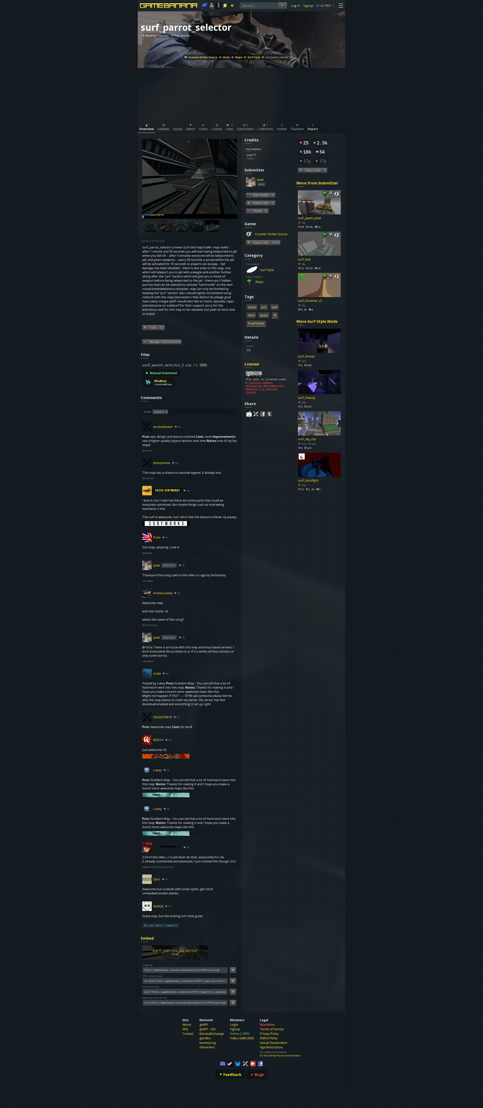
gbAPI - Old (207, 1029)
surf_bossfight (308, 480)
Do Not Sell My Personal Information (280, 1055)
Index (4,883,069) (242, 1038)
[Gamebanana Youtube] (253, 1063)
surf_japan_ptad (309, 218)
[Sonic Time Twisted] (204, 5)
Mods (226, 57)
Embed (147, 938)
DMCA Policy (269, 1038)
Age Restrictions (271, 1047)
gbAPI (203, 1024)
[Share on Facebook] (263, 414)
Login (234, 1024)
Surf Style (254, 57)
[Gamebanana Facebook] (260, 1063)
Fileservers (207, 1047)
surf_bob (304, 259)
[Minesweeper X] (232, 5)
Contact (187, 1034)
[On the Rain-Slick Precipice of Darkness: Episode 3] (218, 5)
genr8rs (205, 1038)
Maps (238, 57)
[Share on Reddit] (249, 414)
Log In (295, 6)
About (186, 1024)
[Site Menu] (340, 5)
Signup (308, 6)
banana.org (207, 1043)
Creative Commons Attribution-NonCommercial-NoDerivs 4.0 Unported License (265, 387)
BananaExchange (211, 1034)
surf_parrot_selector (276, 57)
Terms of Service (272, 1029)
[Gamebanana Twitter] (245, 1063)
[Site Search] (282, 5)
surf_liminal (306, 356)
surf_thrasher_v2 (310, 300)
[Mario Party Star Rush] (225, 5)
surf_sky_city (307, 439)
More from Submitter (317, 183)
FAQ (185, 1029)
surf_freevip (306, 398)
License (252, 364)
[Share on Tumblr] (269, 414)
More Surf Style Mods (317, 321)
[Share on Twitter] (256, 414)
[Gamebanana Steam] (230, 1063)
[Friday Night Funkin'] (211, 5)
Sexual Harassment (273, 1043)
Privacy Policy (269, 1034)
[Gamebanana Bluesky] (238, 1063)
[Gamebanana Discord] (223, 1063)
